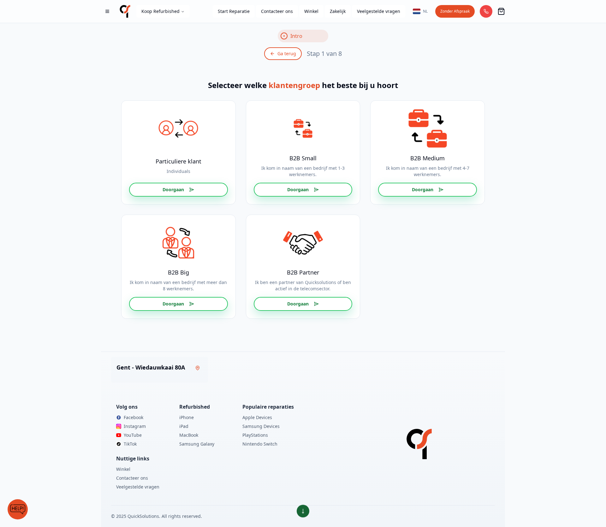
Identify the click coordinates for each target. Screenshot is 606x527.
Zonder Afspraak (455, 11)
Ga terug (286, 53)
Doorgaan (173, 189)
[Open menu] (107, 11)
